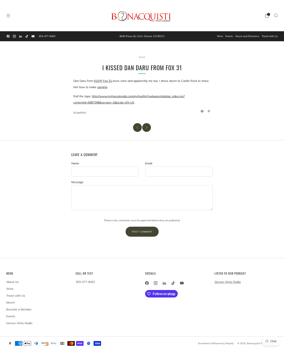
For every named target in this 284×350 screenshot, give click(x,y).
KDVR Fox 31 (103, 81)
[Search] (276, 15)
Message (77, 182)
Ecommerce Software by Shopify (216, 343)
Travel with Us (270, 36)
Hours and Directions (247, 36)
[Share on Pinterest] (209, 111)
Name (75, 163)
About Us (12, 282)
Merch (10, 302)
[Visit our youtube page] (33, 36)
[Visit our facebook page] (8, 36)
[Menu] (8, 16)
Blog (142, 57)
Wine (220, 36)
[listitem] (141, 36)
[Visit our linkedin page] (20, 36)
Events (229, 36)
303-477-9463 (47, 36)
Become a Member (19, 309)
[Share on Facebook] (202, 111)
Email (148, 163)
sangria (102, 87)
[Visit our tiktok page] (27, 36)
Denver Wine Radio (19, 323)
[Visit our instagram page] (14, 36)
